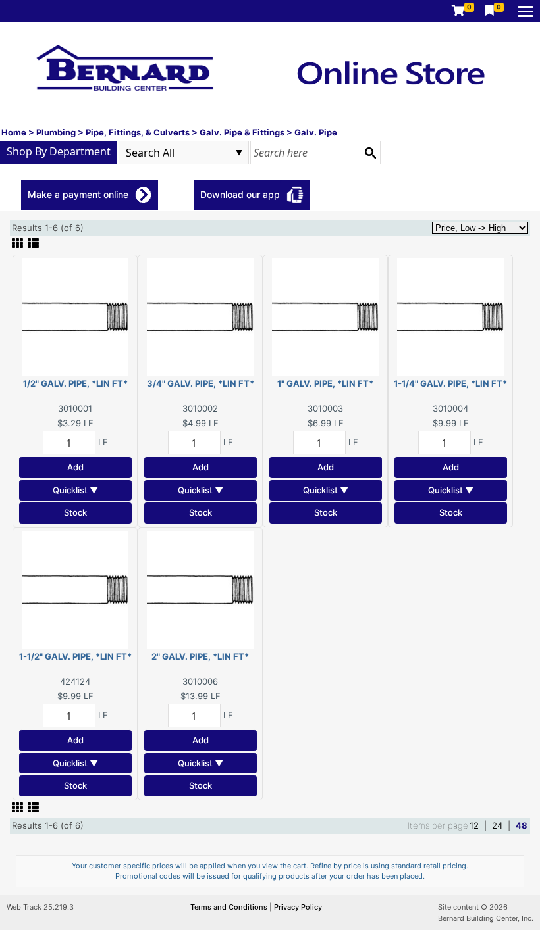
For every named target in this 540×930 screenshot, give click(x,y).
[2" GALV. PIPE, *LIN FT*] (200, 588)
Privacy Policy (298, 907)
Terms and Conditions (229, 907)
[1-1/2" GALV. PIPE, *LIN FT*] (75, 588)
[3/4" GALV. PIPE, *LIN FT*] (200, 316)
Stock (75, 512)
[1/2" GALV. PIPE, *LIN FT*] (75, 316)
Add (75, 467)
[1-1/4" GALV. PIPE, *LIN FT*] (450, 316)
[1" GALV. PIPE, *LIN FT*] (325, 316)
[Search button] (370, 152)
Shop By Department (59, 151)
